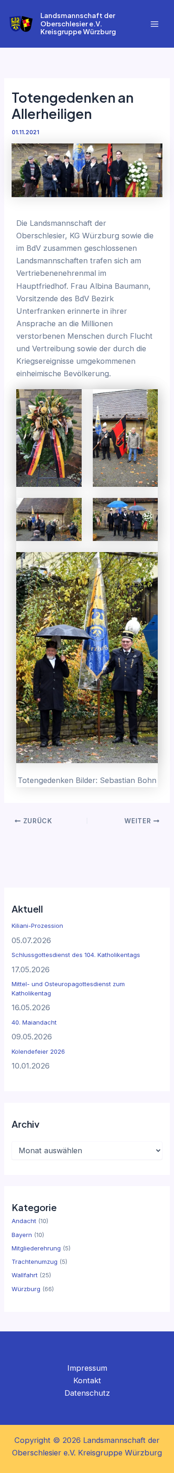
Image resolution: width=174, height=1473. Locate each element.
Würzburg (26, 1289)
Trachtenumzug (35, 1261)
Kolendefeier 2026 (38, 1051)
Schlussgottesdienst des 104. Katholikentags (76, 954)
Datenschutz (87, 1393)
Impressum (87, 1368)
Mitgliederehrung (36, 1248)
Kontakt (87, 1380)
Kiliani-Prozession (37, 925)
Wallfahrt (25, 1275)
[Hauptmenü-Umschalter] (154, 23)
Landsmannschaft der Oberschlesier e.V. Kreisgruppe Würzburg (78, 23)
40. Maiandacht (34, 1022)
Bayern (22, 1234)
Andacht (24, 1220)
